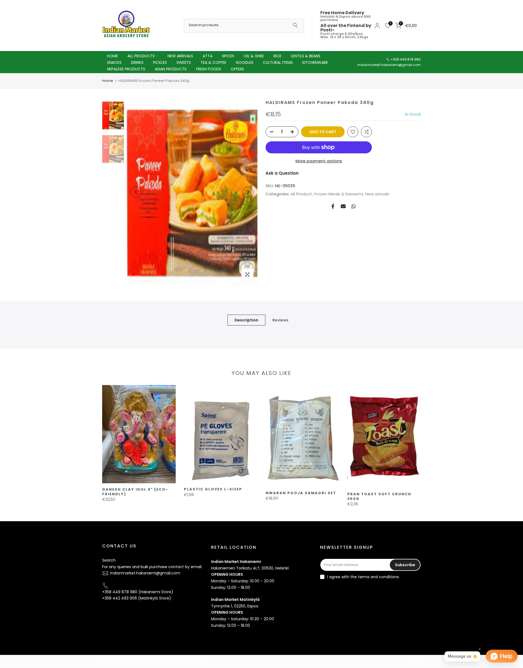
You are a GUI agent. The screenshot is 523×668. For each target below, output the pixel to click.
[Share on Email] (343, 206)
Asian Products (171, 69)
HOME (112, 56)
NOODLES (244, 62)
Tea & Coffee (213, 62)
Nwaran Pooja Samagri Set (301, 493)
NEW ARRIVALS (180, 56)
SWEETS (184, 62)
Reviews (280, 320)
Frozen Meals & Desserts (338, 194)
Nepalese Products (126, 69)
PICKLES (160, 62)
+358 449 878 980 (405, 59)
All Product (301, 194)
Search (108, 560)
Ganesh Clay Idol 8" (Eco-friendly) (135, 492)
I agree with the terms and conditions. (363, 577)
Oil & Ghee (254, 56)
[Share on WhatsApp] (353, 206)
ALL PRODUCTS (141, 56)
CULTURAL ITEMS (278, 62)
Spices (228, 56)
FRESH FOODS (208, 69)
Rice (277, 56)
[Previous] (136, 192)
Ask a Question (282, 173)
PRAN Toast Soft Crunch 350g (379, 496)
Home (107, 80)
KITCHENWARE (315, 62)
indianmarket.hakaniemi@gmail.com (389, 64)
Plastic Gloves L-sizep (213, 489)
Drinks (137, 62)
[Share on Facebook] (332, 206)
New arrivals (377, 194)
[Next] (247, 192)
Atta (207, 56)
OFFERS (237, 69)
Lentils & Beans (305, 56)
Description (246, 320)
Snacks (114, 62)
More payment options (319, 161)
